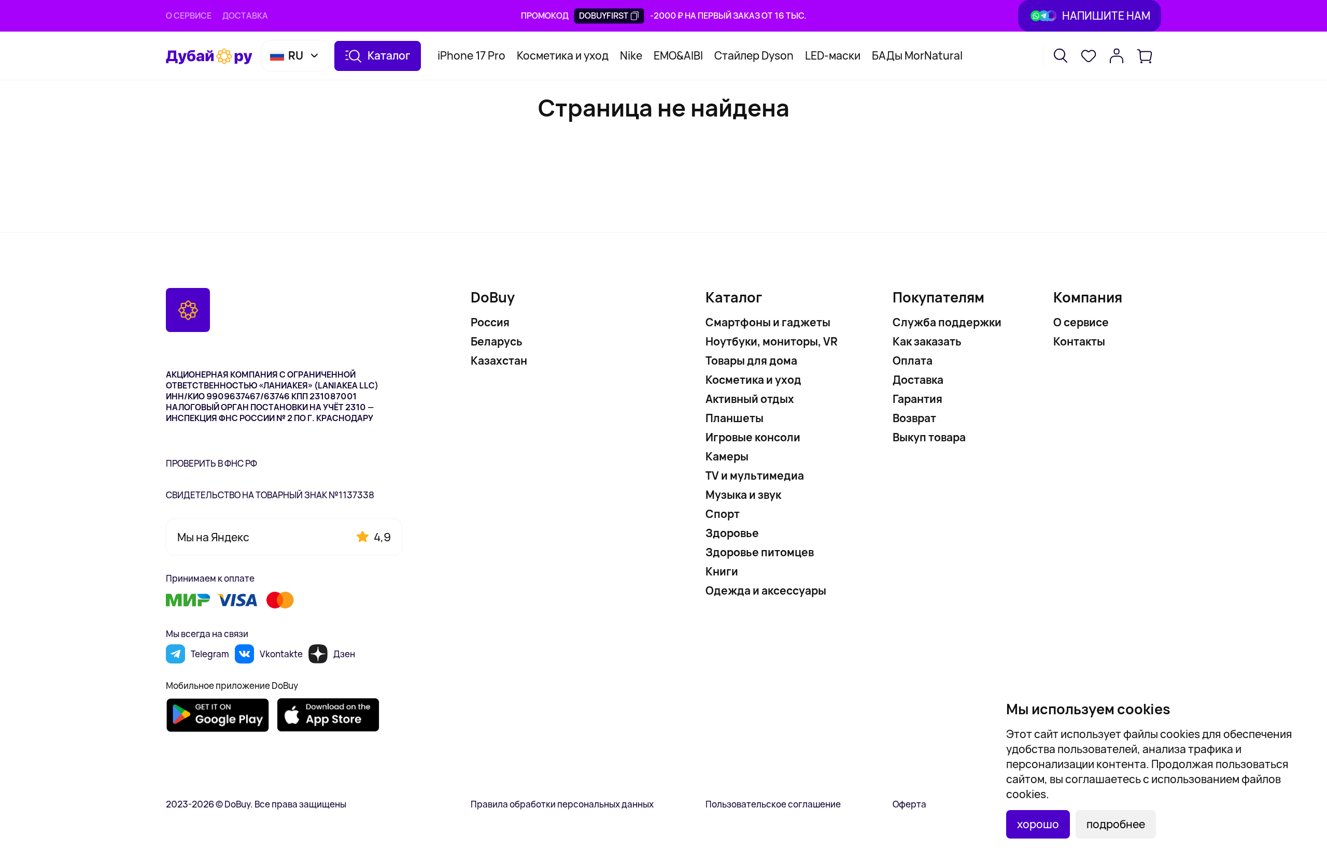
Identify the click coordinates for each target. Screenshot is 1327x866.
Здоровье (732, 533)
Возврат (914, 418)
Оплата (913, 360)
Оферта (909, 804)
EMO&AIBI (678, 55)
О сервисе (188, 15)
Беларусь (497, 341)
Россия (490, 322)
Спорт (722, 514)
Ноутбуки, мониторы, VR (771, 341)
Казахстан (499, 360)
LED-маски (832, 55)
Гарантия (917, 399)
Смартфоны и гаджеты (767, 322)
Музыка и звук (743, 494)
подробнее (1115, 824)
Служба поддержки (947, 322)
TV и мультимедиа (754, 475)
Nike (631, 55)
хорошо (1038, 824)
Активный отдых (749, 399)
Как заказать (927, 341)
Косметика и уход (563, 55)
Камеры (727, 456)
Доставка (245, 15)
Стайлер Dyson (754, 55)
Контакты (1079, 341)
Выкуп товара (929, 437)
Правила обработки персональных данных (562, 804)
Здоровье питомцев (759, 552)
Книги (721, 571)
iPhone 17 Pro (471, 55)
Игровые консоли (752, 437)
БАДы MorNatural (917, 55)
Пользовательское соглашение (773, 804)
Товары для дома (751, 360)
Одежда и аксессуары (765, 590)
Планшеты (734, 418)
